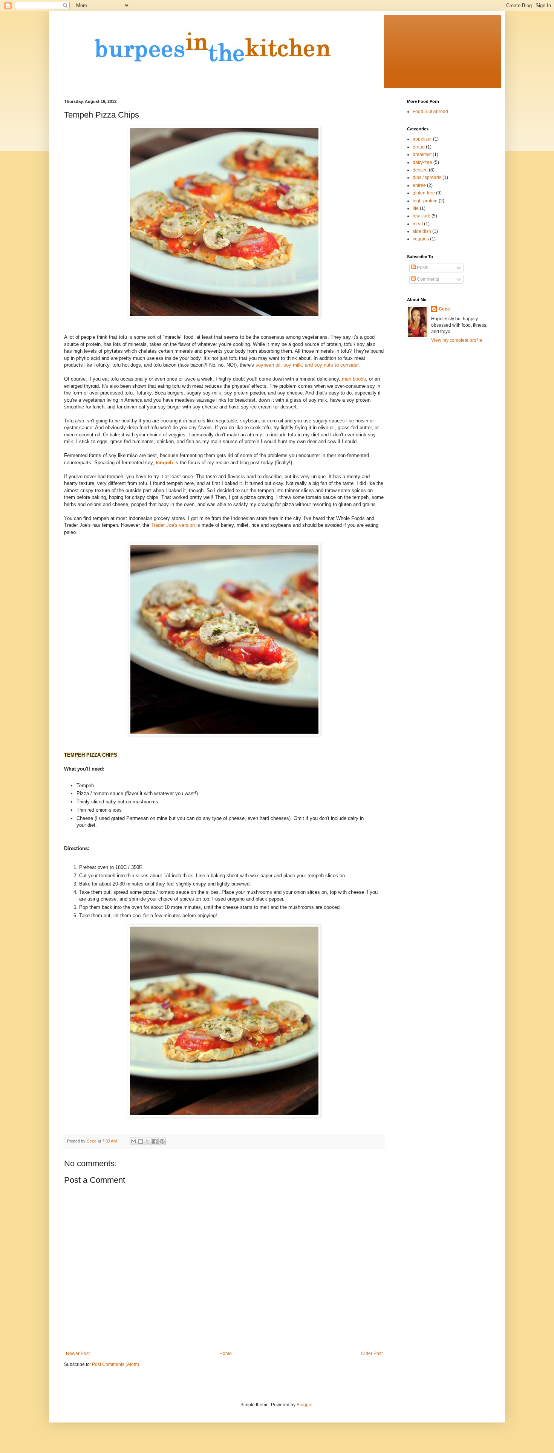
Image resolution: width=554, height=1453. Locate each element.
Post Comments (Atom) (115, 1364)
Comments (427, 279)
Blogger (304, 1404)
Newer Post (78, 1353)
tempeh (164, 462)
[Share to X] (148, 1141)
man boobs (354, 379)
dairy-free (422, 162)
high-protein (425, 200)
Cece (444, 309)
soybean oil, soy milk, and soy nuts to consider (307, 365)
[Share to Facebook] (155, 1141)
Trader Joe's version (173, 525)
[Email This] (133, 1141)
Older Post (372, 1353)
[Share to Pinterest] (162, 1141)
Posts (422, 267)
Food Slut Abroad (430, 111)
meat (418, 223)
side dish (422, 231)
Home (225, 1353)
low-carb (421, 216)
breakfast (422, 154)
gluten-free (424, 193)
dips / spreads (427, 177)
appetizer (422, 139)
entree (419, 185)
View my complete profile (456, 340)
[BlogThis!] (140, 1141)
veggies (421, 239)
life (416, 208)
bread (419, 147)
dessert (420, 170)
